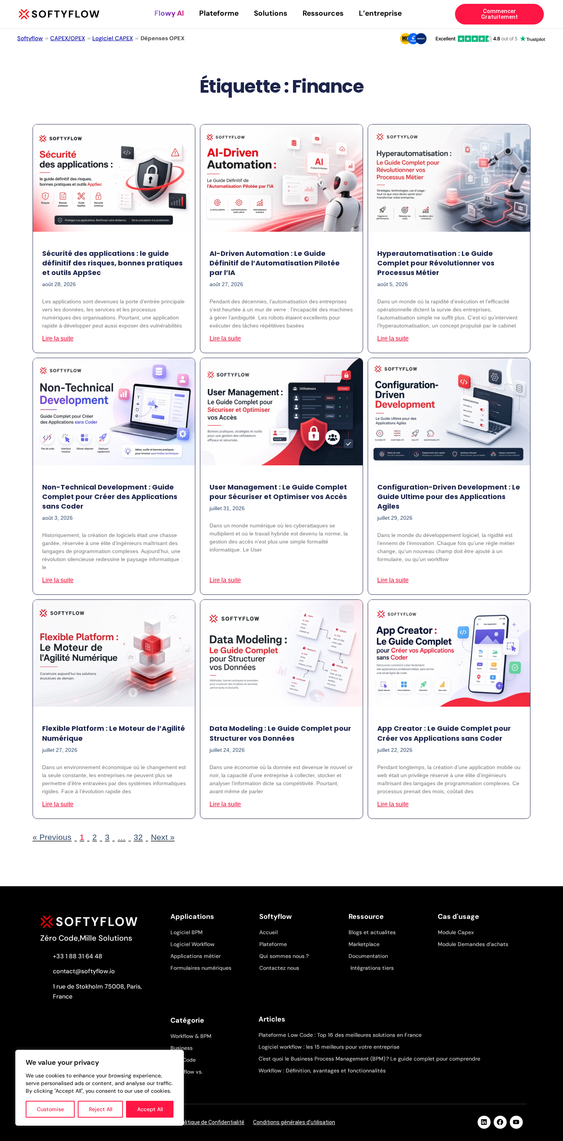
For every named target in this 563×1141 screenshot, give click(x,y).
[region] (99, 1088)
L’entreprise (380, 13)
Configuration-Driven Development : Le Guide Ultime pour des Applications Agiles (448, 496)
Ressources (323, 13)
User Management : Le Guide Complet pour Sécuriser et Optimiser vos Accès (278, 491)
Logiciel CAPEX (112, 38)
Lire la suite (58, 338)
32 (138, 837)
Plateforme (219, 13)
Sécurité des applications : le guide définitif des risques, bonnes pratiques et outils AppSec (112, 263)
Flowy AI (169, 13)
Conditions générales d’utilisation (294, 1122)
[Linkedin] (484, 1122)
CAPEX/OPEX (67, 38)
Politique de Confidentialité (211, 1122)
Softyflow (30, 38)
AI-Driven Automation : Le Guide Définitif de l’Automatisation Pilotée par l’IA (274, 263)
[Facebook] (500, 1122)
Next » (163, 837)
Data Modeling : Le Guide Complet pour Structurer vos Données (280, 733)
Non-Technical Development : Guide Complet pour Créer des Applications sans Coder (109, 496)
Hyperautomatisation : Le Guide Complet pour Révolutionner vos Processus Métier (435, 263)
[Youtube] (516, 1122)
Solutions (270, 13)
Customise (50, 1109)
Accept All (150, 1109)
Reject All (100, 1109)
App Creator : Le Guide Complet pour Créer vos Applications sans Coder (444, 733)
